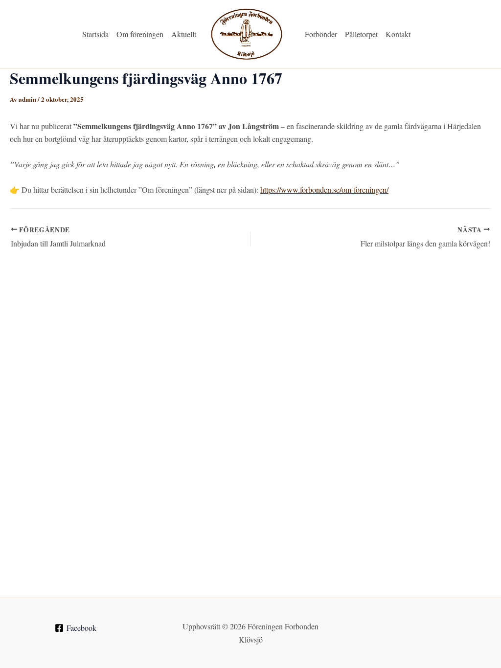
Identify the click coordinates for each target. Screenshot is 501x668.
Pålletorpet (361, 34)
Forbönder (321, 34)
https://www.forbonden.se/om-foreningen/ (324, 189)
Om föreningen (139, 34)
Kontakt (398, 34)
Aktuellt (183, 34)
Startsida (95, 34)
